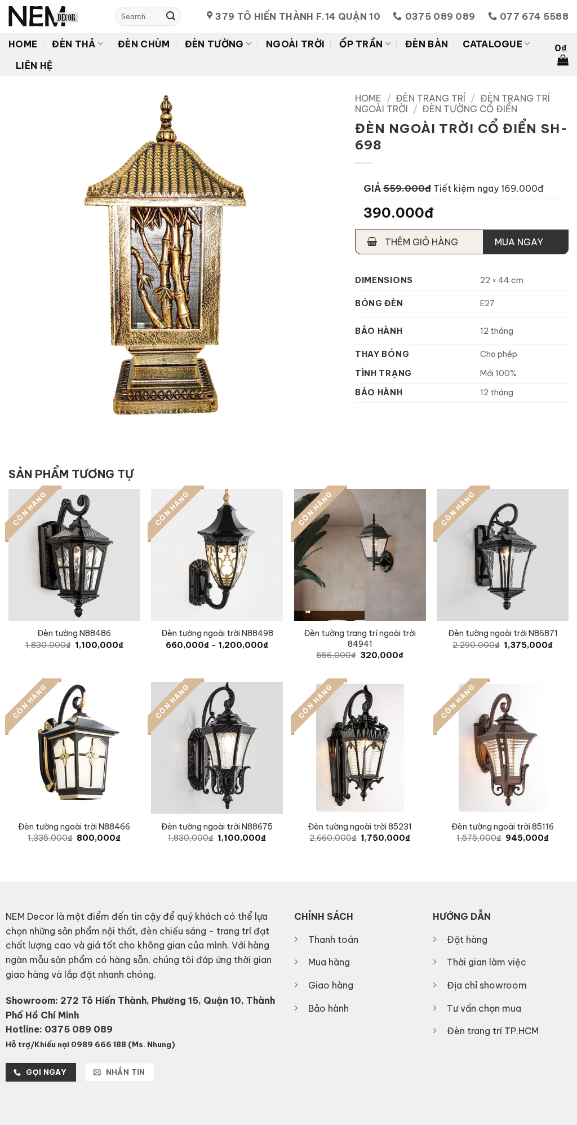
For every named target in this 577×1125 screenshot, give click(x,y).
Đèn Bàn (426, 44)
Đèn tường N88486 (74, 633)
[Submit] (170, 16)
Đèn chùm (144, 44)
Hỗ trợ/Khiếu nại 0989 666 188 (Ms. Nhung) (90, 1044)
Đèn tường (214, 44)
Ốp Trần (361, 44)
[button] (561, 54)
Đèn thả (73, 44)
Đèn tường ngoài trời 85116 (502, 827)
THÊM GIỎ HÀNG (420, 242)
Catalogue (492, 44)
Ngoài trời (295, 44)
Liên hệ (34, 65)
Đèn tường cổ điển (469, 108)
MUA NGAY (519, 242)
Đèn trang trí (430, 98)
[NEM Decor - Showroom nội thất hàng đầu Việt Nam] (53, 16)
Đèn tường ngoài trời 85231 (360, 827)
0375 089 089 (79, 1029)
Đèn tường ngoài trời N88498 (217, 633)
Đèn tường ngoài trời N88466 (74, 827)
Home (22, 44)
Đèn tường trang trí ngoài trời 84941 (360, 638)
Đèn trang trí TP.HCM (493, 1030)
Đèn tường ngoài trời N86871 (503, 633)
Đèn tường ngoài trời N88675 (217, 827)
